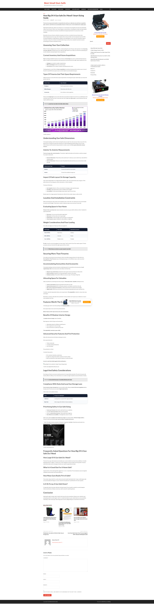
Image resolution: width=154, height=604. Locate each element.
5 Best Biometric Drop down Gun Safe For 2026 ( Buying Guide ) (49, 519)
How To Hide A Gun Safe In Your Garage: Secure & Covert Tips (80, 519)
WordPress (104, 601)
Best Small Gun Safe (55, 3)
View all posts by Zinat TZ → (57, 542)
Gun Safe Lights (75, 9)
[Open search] (110, 9)
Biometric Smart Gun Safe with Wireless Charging (100, 96)
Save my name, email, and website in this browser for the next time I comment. (62, 591)
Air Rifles (83, 9)
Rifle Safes (60, 9)
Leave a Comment (58, 20)
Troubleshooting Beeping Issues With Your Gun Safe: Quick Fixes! (65, 523)
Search (91, 41)
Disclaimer (93, 72)
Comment (45, 557)
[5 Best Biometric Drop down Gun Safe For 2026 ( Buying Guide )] (50, 512)
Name (45, 573)
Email (45, 579)
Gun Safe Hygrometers (93, 9)
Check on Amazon (100, 36)
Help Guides (47, 9)
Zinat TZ (52, 20)
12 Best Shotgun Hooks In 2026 (97, 50)
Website (45, 584)
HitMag (109, 601)
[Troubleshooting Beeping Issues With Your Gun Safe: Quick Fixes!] (65, 514)
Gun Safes (54, 9)
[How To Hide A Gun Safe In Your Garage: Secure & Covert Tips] (81, 512)
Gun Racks (67, 9)
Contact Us (93, 70)
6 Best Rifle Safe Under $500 (96, 48)
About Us (93, 68)
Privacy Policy (93, 74)
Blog (101, 9)
